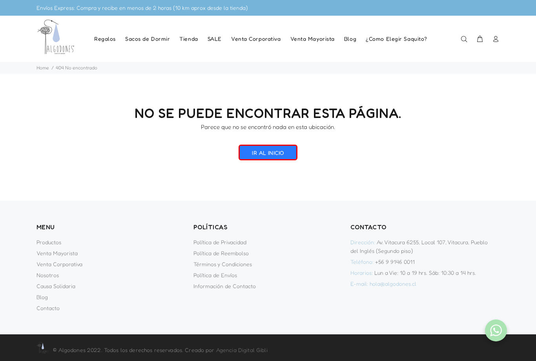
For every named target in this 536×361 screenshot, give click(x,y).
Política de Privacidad (219, 242)
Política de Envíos (215, 275)
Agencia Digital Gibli (242, 349)
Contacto (48, 308)
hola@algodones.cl (393, 283)
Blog (42, 297)
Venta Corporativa (59, 264)
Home (42, 68)
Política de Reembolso (221, 253)
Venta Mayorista (57, 253)
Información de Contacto (224, 286)
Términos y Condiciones (222, 264)
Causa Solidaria (55, 286)
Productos (48, 242)
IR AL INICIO (268, 152)
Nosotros (47, 275)
